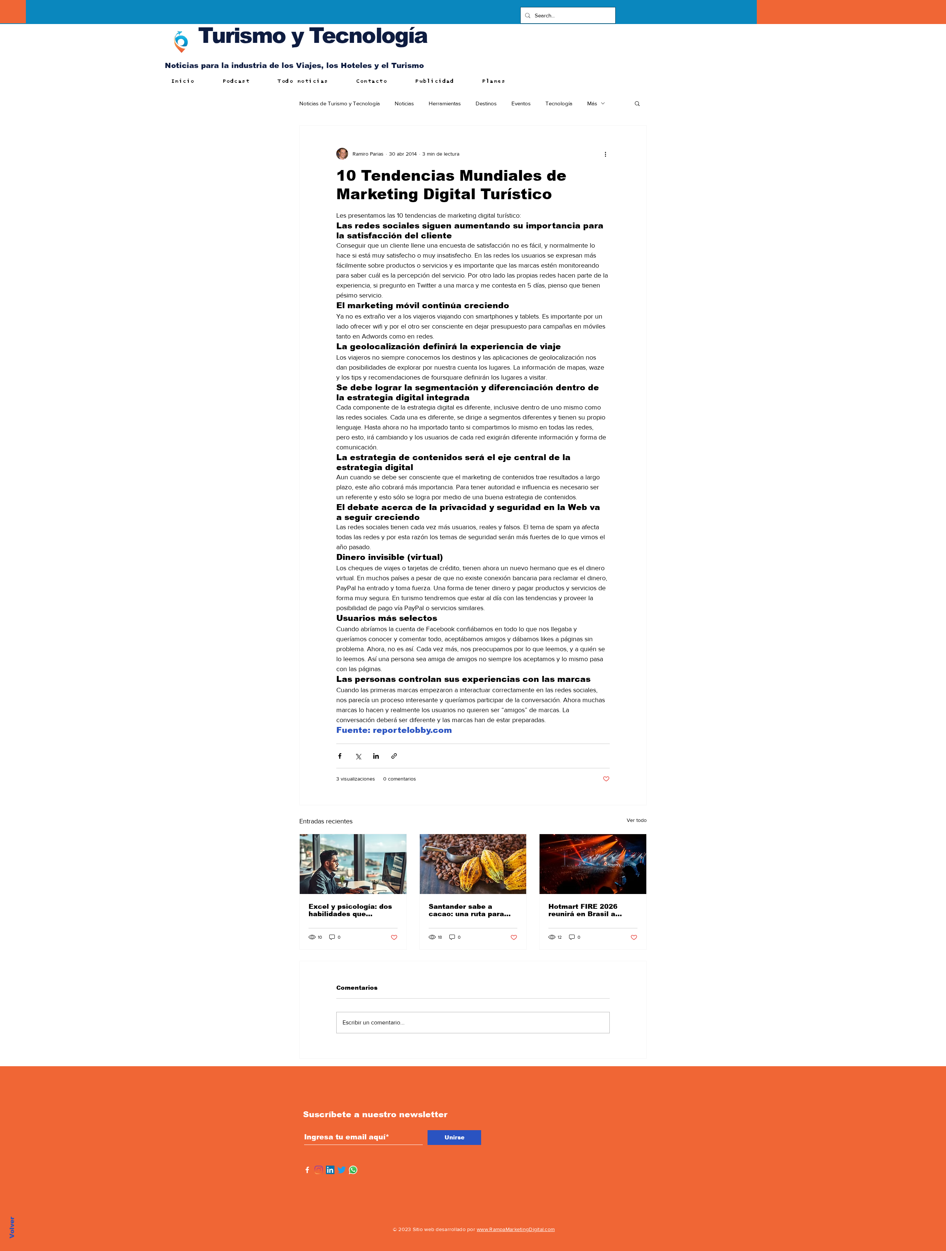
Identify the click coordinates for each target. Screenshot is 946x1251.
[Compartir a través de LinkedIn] (376, 755)
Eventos (521, 103)
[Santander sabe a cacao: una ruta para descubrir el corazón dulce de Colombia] (473, 864)
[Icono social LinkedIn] (330, 1170)
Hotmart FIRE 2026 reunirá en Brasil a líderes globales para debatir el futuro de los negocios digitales (589, 910)
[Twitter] (341, 1170)
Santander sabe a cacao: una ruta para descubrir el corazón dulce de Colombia (466, 910)
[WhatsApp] (353, 1170)
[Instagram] (318, 1170)
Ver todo (637, 820)
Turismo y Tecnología (312, 35)
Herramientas (445, 103)
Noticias (404, 103)
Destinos (486, 103)
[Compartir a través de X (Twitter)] (357, 755)
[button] (637, 103)
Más (592, 103)
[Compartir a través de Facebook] (339, 755)
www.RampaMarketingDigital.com (516, 1229)
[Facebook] (307, 1170)
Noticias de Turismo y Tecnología (339, 103)
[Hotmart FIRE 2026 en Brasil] (593, 864)
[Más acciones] (605, 153)
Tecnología (558, 103)
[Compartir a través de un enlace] (394, 755)
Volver (12, 1227)
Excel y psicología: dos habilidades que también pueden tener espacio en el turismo (350, 910)
